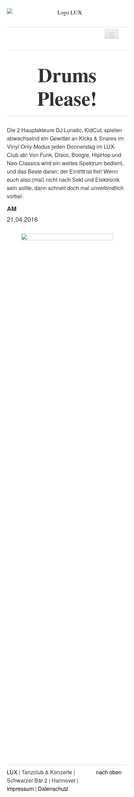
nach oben (109, 772)
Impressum (20, 789)
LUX (12, 772)
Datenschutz (53, 789)
